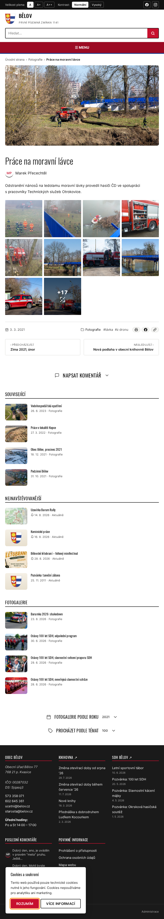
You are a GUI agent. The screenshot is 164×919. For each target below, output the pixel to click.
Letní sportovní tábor (128, 768)
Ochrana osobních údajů (77, 858)
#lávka (108, 330)
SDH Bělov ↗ (122, 757)
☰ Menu (82, 47)
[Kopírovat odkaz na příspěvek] (155, 329)
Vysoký (96, 4)
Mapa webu (67, 865)
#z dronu (121, 330)
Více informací (60, 903)
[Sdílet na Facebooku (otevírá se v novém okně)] (145, 329)
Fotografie (35, 59)
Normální (80, 4)
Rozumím (24, 903)
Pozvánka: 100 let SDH (129, 779)
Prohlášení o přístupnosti (78, 851)
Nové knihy (67, 801)
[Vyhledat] (152, 33)
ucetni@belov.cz (17, 806)
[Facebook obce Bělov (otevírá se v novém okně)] (147, 4)
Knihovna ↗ (68, 757)
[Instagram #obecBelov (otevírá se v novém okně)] (155, 4)
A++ (49, 4)
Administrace (150, 911)
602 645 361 (14, 801)
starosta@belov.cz (19, 811)
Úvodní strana (15, 59)
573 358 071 (14, 796)
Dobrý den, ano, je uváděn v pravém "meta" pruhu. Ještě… (30, 854)
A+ (39, 4)
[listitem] (23, 218)
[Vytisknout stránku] (136, 329)
